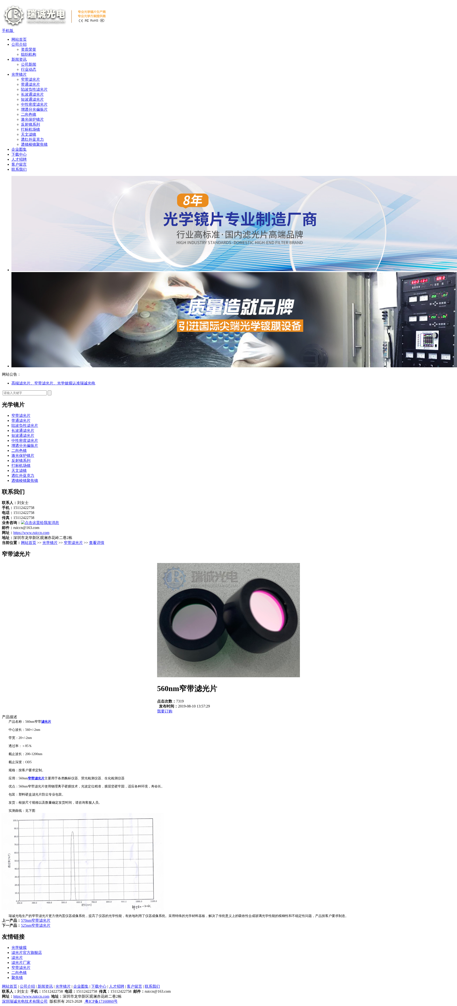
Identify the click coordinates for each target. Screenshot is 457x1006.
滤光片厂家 (20, 963)
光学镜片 (19, 74)
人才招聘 (19, 159)
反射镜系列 (30, 124)
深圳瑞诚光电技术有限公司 (25, 1001)
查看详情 (96, 543)
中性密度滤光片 (34, 104)
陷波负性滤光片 (34, 89)
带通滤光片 (30, 84)
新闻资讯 (19, 59)
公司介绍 (19, 44)
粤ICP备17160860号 (101, 1001)
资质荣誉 (28, 49)
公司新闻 (28, 64)
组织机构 (28, 54)
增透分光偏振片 (34, 109)
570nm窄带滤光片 (35, 920)
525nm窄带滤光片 (35, 925)
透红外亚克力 (32, 139)
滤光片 (17, 958)
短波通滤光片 (32, 99)
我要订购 (164, 711)
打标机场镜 (30, 129)
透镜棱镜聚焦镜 (34, 144)
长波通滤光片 (32, 94)
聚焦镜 (17, 978)
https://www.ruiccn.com (31, 533)
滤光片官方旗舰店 (26, 953)
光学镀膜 (19, 948)
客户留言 (19, 164)
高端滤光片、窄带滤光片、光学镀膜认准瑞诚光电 (53, 383)
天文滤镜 (28, 134)
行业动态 (28, 69)
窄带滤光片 (30, 79)
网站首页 (19, 39)
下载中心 (19, 154)
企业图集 (19, 149)
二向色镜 (28, 114)
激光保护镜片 (32, 119)
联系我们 (19, 169)
